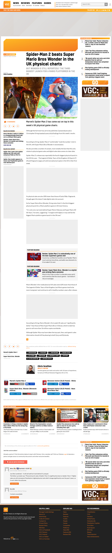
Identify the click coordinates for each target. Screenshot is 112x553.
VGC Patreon (43, 532)
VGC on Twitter (44, 536)
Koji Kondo (32, 355)
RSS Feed (42, 527)
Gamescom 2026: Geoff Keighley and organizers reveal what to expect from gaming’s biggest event (97, 75)
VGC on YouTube (44, 539)
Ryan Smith (43, 352)
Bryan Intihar (32, 352)
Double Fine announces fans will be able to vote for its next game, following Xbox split (68, 425)
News (16, 3)
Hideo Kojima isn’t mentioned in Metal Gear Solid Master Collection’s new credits (95, 425)
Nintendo (29, 5)
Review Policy (43, 525)
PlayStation (17, 5)
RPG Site (89, 530)
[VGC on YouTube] (105, 10)
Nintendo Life (91, 521)
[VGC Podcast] (99, 10)
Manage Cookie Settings (46, 512)
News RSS (66, 530)
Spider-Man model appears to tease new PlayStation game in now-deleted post (13, 161)
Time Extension (91, 534)
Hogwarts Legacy (37, 161)
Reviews (25, 3)
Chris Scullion (8, 74)
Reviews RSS (67, 534)
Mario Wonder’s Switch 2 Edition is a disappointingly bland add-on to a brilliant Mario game (14, 135)
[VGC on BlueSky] (103, 10)
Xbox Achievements (93, 536)
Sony (57, 335)
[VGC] (7, 4)
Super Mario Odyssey (55, 210)
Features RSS (67, 532)
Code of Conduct (44, 518)
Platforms (66, 527)
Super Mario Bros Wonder (44, 144)
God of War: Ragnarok (67, 196)
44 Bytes (15, 538)
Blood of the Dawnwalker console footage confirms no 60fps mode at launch (41, 425)
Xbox (23, 5)
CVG (88, 514)
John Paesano (54, 352)
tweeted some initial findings (49, 133)
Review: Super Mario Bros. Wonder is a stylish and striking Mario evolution (13, 141)
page (65, 454)
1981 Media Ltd (9, 513)
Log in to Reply (14, 483)
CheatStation (91, 512)
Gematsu (90, 516)
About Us (42, 514)
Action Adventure (33, 358)
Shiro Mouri (42, 355)
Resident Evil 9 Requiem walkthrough (67, 2)
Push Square (91, 527)
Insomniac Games (54, 355)
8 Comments (105, 433)
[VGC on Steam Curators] (109, 10)
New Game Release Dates (63, 6)
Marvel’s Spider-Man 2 (10, 352)
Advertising (42, 516)
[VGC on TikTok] (107, 10)
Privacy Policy (43, 523)
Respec (89, 532)
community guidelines (43, 446)
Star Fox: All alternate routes (64, 4)
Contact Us (42, 521)
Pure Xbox (90, 525)
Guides (47, 3)
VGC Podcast (43, 534)
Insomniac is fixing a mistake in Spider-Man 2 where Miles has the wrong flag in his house (16, 425)
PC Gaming (36, 5)
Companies (66, 525)
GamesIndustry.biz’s (65, 131)
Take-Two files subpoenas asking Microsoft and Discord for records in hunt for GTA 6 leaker (97, 52)
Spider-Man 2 (44, 142)
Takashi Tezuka (66, 352)
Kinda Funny (91, 518)
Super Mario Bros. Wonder (12, 356)
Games (65, 523)
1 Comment (52, 433)
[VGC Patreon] (97, 10)
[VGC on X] (101, 10)
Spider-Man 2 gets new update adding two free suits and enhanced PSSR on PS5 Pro (13, 153)
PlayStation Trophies (93, 523)
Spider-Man (37, 332)
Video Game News (10, 54)
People (65, 521)
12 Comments (25, 433)
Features (37, 3)
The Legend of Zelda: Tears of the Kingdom (52, 158)
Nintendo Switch (47, 358)
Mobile (42, 5)
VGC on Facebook (44, 530)
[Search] (106, 4)
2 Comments (11, 122)
